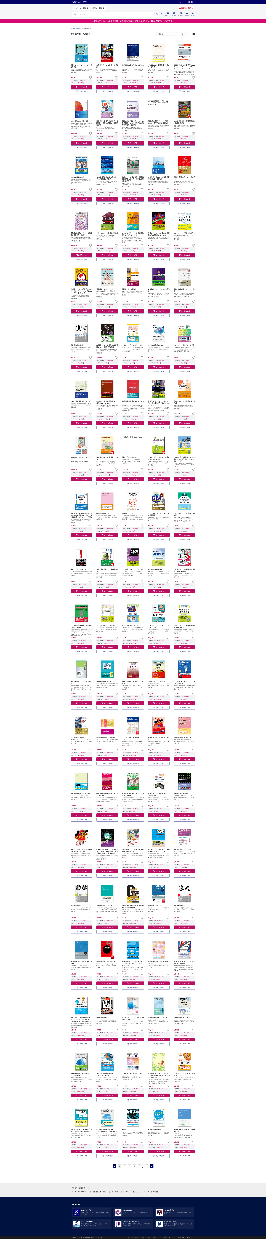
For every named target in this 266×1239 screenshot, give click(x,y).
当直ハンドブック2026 (78, 569)
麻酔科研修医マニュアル (182, 1017)
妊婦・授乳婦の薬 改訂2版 (182, 737)
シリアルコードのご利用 (150, 1191)
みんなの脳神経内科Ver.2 (156, 345)
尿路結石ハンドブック (155, 905)
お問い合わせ (182, 1237)
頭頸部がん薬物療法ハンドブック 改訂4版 (107, 794)
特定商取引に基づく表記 (98, 1191)
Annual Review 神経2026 (79, 121)
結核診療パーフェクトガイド (105, 961)
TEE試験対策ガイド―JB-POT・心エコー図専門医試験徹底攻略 (159, 122)
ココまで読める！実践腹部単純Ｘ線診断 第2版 (184, 122)
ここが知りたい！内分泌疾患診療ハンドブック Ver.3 (133, 234)
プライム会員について (79, 1191)
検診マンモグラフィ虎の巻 (156, 681)
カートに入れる (81, 87)
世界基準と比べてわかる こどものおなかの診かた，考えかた (107, 290)
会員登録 (190, 2)
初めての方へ (125, 1191)
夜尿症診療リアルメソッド (182, 849)
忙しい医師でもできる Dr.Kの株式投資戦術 (159, 514)
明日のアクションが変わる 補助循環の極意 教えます (133, 850)
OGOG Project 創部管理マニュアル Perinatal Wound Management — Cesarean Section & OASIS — (184, 67)
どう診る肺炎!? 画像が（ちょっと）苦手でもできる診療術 (81, 1130)
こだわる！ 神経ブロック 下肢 (184, 345)
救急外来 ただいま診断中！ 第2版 (107, 66)
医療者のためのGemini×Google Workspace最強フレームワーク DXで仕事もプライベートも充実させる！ (81, 515)
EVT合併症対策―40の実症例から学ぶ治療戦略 (81, 626)
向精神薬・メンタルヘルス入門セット (81, 458)
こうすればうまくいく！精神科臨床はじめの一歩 (159, 458)
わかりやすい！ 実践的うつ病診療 (184, 514)
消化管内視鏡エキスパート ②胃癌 (133, 682)
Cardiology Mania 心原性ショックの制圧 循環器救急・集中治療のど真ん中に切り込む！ (107, 851)
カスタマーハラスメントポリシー (161, 1237)
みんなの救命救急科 (77, 177)
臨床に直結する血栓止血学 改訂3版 (184, 402)
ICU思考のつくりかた (129, 513)
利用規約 (130, 1237)
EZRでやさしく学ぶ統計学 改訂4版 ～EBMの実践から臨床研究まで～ (107, 123)
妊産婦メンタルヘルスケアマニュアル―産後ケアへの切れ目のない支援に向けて (159, 1075)
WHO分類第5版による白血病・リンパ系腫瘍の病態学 (107, 178)
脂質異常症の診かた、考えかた (81, 793)
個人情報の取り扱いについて (143, 1237)
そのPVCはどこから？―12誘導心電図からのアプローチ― (159, 850)
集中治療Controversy (155, 569)
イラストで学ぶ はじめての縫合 (132, 345)
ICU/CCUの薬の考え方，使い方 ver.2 (133, 66)
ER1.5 (124, 1129)
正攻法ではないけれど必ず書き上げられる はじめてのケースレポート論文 (133, 963)
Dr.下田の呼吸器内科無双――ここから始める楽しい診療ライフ (107, 1130)
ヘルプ (175, 1237)
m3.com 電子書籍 (76, 28)
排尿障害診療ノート (154, 1129)
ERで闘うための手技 (77, 737)
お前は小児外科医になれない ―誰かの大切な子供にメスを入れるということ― (184, 459)
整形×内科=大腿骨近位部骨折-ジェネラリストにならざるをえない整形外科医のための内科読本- (81, 1019)
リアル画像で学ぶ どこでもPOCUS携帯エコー (184, 682)
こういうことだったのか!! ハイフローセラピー (159, 626)
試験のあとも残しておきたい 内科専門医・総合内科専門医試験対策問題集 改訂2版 (133, 123)
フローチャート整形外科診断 (183, 233)
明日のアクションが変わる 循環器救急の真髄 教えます (81, 850)
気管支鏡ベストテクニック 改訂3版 (159, 290)
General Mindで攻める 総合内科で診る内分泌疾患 (133, 906)
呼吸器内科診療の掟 (77, 345)
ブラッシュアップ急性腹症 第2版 (107, 233)
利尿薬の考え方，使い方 (104, 905)
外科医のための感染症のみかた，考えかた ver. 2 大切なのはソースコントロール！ (81, 291)
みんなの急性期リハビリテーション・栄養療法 (133, 794)
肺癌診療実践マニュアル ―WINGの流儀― (184, 962)
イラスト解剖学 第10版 (130, 625)
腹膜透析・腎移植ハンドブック (158, 1017)
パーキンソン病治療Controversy (133, 1018)
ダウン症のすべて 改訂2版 (105, 625)
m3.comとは (190, 1237)
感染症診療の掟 (76, 905)
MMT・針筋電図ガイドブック (80, 401)
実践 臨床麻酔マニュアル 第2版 (184, 290)
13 (147, 1166)
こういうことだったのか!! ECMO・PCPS (184, 1074)
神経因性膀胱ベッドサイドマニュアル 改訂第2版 (107, 1074)
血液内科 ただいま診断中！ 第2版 (159, 738)
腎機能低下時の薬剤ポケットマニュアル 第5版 (81, 1074)
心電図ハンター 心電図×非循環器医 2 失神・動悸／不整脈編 (107, 346)
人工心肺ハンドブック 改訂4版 (132, 569)
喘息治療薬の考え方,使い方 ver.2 (81, 962)
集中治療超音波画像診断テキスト (133, 402)
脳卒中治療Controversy (130, 457)
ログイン (183, 2)
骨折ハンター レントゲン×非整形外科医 (81, 66)
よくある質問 (113, 1191)
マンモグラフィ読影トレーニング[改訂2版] (159, 794)
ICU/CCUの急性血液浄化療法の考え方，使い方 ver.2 (107, 402)
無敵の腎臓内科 (101, 1017)
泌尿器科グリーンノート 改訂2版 (81, 682)
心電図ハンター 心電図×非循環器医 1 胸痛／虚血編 (184, 570)
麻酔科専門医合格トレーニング (106, 681)
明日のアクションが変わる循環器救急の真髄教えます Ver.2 (159, 234)
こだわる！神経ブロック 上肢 (132, 1073)
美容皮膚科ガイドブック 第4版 (158, 961)
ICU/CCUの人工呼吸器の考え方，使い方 (159, 66)
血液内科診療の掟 (179, 905)
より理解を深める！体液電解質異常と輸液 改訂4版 (159, 178)
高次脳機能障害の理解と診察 (105, 737)
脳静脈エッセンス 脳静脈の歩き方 (107, 458)
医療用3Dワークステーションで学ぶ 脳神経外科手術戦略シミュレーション (159, 403)
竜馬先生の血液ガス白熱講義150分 (107, 570)
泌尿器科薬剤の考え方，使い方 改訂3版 (184, 1130)
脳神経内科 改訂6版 (129, 289)
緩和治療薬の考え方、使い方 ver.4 (184, 178)
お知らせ (136, 1191)
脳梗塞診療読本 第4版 (181, 793)
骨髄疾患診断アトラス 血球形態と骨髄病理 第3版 (81, 234)
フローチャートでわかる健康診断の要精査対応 (184, 626)
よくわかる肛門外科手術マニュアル (133, 738)
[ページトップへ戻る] (260, 1235)
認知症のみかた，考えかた (105, 513)
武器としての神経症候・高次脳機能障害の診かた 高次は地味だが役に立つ (133, 179)
